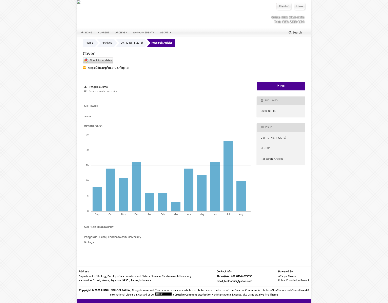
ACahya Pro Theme (266, 295)
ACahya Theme (287, 276)
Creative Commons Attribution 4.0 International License (208, 295)
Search (297, 33)
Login (299, 6)
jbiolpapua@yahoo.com (238, 281)
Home (88, 32)
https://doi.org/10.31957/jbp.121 (108, 68)
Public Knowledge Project (293, 280)
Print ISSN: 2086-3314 (289, 22)
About (164, 32)
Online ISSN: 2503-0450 (287, 17)
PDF (282, 86)
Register (284, 6)
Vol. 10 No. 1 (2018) (132, 43)
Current (103, 32)
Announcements (143, 32)
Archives (121, 32)
